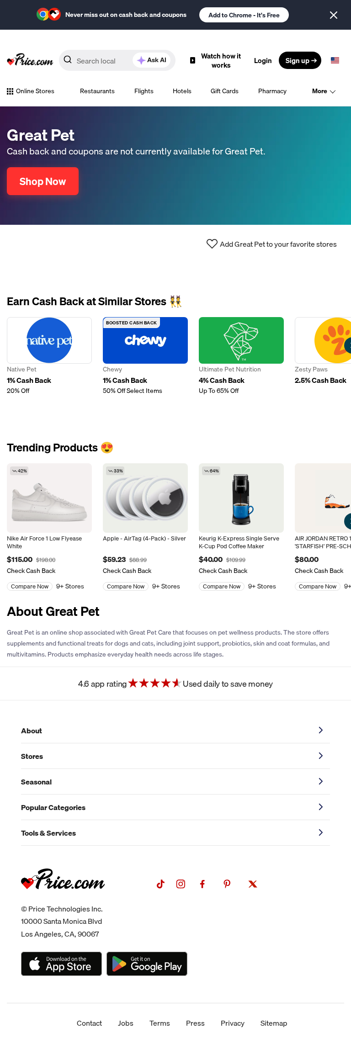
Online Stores (35, 91)
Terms (159, 1022)
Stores (32, 756)
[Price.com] (63, 899)
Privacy (233, 1022)
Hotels (182, 91)
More (319, 91)
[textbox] (335, 60)
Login (263, 60)
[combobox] (117, 60)
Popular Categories (53, 807)
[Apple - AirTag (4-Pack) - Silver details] (145, 498)
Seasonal (36, 782)
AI (156, 60)
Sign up (297, 60)
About (31, 730)
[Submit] (67, 62)
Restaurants (97, 91)
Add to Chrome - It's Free (244, 15)
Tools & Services (48, 833)
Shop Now (43, 181)
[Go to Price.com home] (30, 60)
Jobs (125, 1022)
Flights (144, 91)
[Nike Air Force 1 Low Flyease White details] (49, 498)
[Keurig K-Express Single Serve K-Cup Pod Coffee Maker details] (241, 498)
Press (195, 1022)
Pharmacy (272, 91)
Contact (89, 1022)
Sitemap (274, 1022)
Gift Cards (225, 91)
